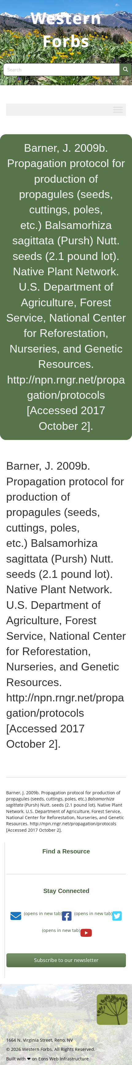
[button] (66, 960)
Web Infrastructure (69, 1059)
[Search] (125, 69)
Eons (43, 1059)
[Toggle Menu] (118, 110)
